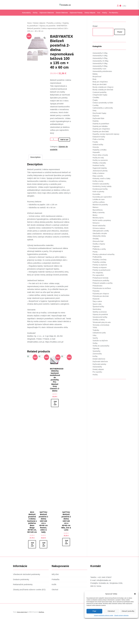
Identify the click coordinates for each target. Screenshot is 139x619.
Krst (98, 12)
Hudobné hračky (99, 165)
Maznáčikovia (98, 210)
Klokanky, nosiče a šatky (101, 178)
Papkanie (96, 246)
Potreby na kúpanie (100, 267)
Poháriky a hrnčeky (99, 259)
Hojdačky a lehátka (99, 150)
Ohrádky (96, 239)
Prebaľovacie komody (100, 278)
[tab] (35, 157)
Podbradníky (97, 257)
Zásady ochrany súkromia (121, 615)
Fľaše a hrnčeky (98, 139)
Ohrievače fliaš (98, 241)
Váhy (94, 335)
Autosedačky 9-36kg (100, 66)
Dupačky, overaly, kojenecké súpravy (106, 134)
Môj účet (55, 574)
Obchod (55, 590)
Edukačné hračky (99, 137)
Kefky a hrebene (98, 173)
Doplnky (96, 121)
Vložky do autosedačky (101, 346)
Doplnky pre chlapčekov (101, 129)
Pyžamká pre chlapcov (101, 293)
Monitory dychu (98, 218)
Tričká (95, 327)
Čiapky (95, 100)
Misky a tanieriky (99, 212)
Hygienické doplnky (100, 168)
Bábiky (95, 74)
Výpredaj (96, 348)
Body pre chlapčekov (100, 82)
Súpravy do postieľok (47, 26)
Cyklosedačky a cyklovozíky (103, 108)
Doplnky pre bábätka (100, 126)
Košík (54, 584)
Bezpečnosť (97, 76)
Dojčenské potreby (76, 12)
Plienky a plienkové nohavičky (103, 254)
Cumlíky (96, 105)
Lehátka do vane (99, 199)
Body (94, 79)
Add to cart (64, 139)
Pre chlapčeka (98, 273)
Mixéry (95, 215)
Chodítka (96, 97)
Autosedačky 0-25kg (100, 58)
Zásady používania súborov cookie (103, 615)
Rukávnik (96, 299)
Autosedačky (26, 12)
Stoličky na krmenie (100, 312)
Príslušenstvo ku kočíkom (102, 288)
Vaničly (95, 338)
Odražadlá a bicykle (100, 233)
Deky (94, 110)
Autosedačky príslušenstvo (102, 71)
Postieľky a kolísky (54, 23)
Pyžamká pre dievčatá (101, 296)
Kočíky (35, 12)
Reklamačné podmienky (23, 584)
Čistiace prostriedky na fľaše (103, 103)
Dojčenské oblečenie (47, 12)
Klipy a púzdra (98, 176)
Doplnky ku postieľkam (101, 124)
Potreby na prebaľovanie (101, 270)
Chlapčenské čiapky (100, 95)
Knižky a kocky (98, 181)
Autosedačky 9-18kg (100, 63)
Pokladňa (55, 579)
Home (29, 23)
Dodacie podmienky (21, 579)
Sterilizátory (97, 309)
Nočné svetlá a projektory (102, 220)
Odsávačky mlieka (99, 236)
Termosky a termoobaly (101, 325)
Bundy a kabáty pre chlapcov (103, 87)
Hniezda (96, 147)
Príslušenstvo (97, 286)
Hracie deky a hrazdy (100, 155)
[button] (135, 594)
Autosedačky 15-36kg (100, 61)
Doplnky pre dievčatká (101, 131)
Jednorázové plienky (100, 171)
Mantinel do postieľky (100, 205)
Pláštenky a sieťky (99, 249)
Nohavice (96, 223)
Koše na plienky (98, 191)
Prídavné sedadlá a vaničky (103, 283)
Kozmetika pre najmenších (102, 197)
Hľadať (95, 26)
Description (35, 157)
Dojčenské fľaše (98, 118)
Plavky (95, 252)
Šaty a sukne (97, 301)
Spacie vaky (97, 304)
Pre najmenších (98, 275)
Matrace (95, 207)
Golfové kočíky (98, 144)
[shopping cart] (121, 6)
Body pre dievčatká (99, 84)
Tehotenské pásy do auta (102, 322)
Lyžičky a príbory (99, 202)
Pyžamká (96, 291)
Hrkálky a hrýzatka (99, 163)
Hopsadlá (96, 152)
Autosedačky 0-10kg (100, 53)
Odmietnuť (111, 611)
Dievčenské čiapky (99, 113)
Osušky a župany (99, 244)
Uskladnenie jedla (99, 333)
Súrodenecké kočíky (100, 317)
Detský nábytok (90, 12)
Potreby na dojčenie (100, 265)
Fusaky (95, 142)
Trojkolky (96, 330)
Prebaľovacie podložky (101, 280)
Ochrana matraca (99, 228)
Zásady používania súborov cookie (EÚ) (29, 590)
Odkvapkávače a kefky (101, 231)
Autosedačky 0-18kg (100, 55)
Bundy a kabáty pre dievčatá (103, 90)
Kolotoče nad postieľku (101, 184)
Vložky (95, 343)
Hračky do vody (98, 157)
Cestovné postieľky (99, 92)
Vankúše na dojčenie (100, 340)
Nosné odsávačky (99, 225)
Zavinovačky (97, 354)
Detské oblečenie (62, 12)
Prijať (94, 611)
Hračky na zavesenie (100, 160)
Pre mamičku (113, 12)
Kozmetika (96, 194)
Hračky (104, 12)
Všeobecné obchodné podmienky (26, 574)
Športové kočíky (98, 306)
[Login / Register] (118, 6)
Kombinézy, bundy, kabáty (102, 186)
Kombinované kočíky (100, 189)
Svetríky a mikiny (99, 320)
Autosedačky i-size (99, 69)
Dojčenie (96, 116)
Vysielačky (96, 351)
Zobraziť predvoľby (128, 611)
